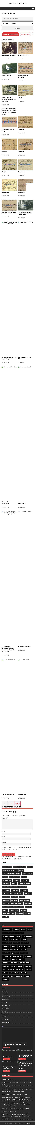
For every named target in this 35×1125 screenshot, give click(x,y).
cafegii (18, 873)
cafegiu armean (14, 877)
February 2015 (6, 1014)
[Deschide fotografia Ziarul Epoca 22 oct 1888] (25, 289)
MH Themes (28, 1123)
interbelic (28, 893)
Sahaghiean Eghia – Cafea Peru (9, 1067)
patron (5, 910)
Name (3, 831)
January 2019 (5, 1008)
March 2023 (5, 994)
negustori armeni (8, 907)
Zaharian (5, 917)
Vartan (27, 913)
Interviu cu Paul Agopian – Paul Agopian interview (15, 1108)
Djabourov (15, 890)
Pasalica (28, 907)
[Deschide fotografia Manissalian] (25, 726)
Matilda (21, 897)
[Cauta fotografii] (17, 19)
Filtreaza (17, 28)
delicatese (6, 890)
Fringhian (24, 890)
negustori (28, 903)
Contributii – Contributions (9, 1111)
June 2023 (4, 991)
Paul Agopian (14, 910)
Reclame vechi (25, 34)
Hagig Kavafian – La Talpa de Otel (25, 1056)
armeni (23, 867)
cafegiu (5, 877)
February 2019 (6, 1005)
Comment (5, 818)
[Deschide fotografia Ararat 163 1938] (25, 48)
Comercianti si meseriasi (10, 34)
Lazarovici (6, 897)
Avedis (30, 867)
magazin (14, 897)
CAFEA (21, 870)
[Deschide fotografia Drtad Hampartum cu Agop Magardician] (9, 289)
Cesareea (16, 880)
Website (4, 842)
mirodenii (14, 900)
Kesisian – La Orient (7, 1079)
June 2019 (4, 1002)
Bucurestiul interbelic (10, 870)
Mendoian (6, 900)
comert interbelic (24, 883)
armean (16, 867)
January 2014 (5, 1019)
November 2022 (6, 997)
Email (3, 837)
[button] (33, 8)
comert (14, 883)
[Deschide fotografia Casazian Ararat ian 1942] (9, 122)
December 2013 (6, 1022)
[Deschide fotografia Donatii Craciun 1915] (9, 205)
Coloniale (6, 883)
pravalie (23, 910)
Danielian (23, 887)
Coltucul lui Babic (6, 1087)
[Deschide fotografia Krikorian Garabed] (25, 578)
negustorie (19, 907)
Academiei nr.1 (7, 867)
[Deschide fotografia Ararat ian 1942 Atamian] (25, 68)
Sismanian (19, 913)
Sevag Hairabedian (8, 913)
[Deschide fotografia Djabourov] (9, 185)
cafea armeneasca (8, 873)
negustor (6, 903)
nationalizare (24, 900)
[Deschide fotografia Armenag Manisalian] (9, 48)
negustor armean (16, 903)
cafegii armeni (27, 873)
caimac (24, 877)
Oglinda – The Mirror (15, 1044)
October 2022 (5, 999)
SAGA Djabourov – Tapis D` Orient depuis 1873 (14, 1094)
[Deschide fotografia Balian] (25, 90)
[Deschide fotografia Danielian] (25, 122)
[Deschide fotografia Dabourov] (25, 164)
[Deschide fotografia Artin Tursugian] (9, 68)
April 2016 (4, 1011)
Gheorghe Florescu (16, 893)
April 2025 (4, 988)
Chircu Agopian (8, 1057)
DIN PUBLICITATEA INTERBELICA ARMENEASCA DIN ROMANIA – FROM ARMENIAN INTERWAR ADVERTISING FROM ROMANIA (16, 1116)
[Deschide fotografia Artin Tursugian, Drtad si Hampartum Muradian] (9, 90)
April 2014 (4, 1017)
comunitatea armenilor (10, 887)
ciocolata (25, 880)
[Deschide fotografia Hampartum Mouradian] (9, 433)
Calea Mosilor (7, 880)
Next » (17, 803)
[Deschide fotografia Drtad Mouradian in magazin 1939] (25, 205)
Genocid (5, 893)
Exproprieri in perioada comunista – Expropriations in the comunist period (25, 1065)
